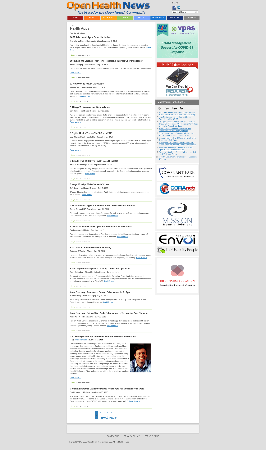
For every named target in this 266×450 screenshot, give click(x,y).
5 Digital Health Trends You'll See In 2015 (91, 133)
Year (181, 108)
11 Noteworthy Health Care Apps (86, 83)
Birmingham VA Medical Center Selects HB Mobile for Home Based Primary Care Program (177, 144)
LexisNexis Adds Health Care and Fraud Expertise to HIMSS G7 (175, 118)
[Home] (108, 14)
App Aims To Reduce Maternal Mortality (90, 247)
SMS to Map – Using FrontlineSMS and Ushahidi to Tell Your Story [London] (175, 130)
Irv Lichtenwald (81, 340)
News (92, 18)
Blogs (125, 18)
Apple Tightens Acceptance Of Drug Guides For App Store (100, 268)
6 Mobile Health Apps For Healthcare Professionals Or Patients (102, 205)
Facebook (174, 8)
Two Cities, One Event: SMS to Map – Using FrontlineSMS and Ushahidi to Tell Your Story (177, 113)
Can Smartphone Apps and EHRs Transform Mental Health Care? (103, 336)
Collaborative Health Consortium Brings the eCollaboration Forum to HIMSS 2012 (176, 134)
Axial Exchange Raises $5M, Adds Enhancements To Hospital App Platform (109, 313)
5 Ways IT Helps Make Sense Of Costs (89, 184)
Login (73, 55)
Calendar (142, 18)
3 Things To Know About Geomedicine (90, 107)
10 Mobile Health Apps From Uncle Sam (90, 37)
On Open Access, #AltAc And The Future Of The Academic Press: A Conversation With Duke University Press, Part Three (178, 124)
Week (167, 108)
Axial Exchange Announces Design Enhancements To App (100, 292)
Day (159, 108)
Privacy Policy (132, 436)
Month (174, 108)
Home (75, 18)
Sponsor (191, 18)
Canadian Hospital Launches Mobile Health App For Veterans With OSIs (107, 388)
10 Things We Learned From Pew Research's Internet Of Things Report (106, 61)
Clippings (108, 18)
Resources (158, 18)
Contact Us (113, 436)
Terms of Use (152, 436)
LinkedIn (179, 8)
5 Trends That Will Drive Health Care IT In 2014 (94, 161)
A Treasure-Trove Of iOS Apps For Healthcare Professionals (101, 226)
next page (109, 417)
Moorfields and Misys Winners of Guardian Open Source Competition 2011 (176, 148)
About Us (175, 18)
